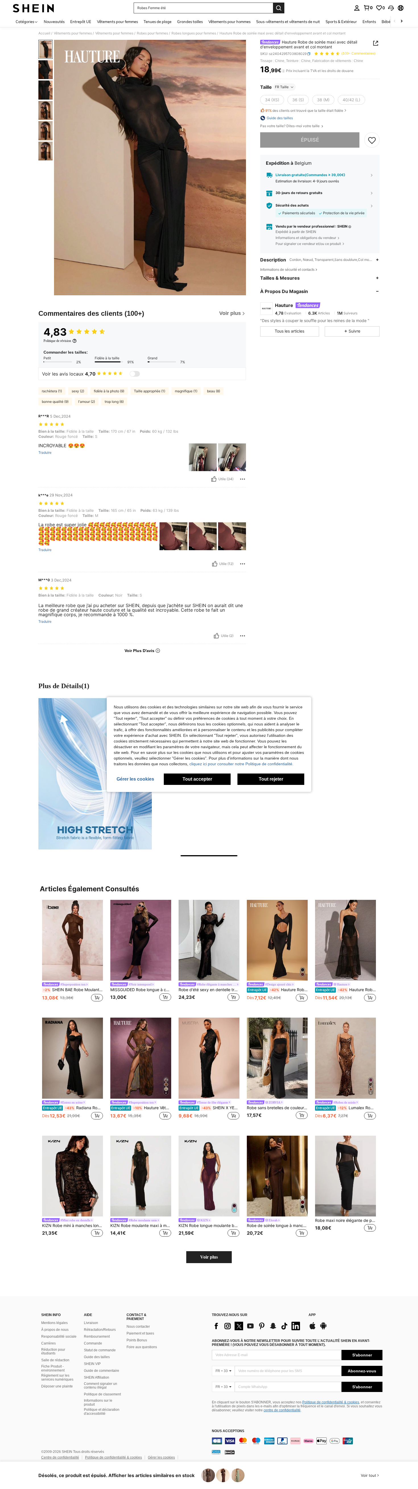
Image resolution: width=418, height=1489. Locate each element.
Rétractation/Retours (100, 1330)
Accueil (44, 33)
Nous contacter (138, 1327)
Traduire (44, 453)
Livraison (91, 1323)
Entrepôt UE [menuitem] (80, 21)
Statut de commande (100, 1350)
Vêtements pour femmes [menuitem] (117, 21)
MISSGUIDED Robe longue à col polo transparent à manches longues (140, 989)
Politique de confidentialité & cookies (330, 1402)
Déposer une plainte (57, 1386)
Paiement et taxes (140, 1333)
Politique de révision (57, 341)
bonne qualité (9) (55, 401)
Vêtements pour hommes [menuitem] (229, 21)
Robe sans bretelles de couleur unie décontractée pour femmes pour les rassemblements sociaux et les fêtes (277, 1108)
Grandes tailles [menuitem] (190, 21)
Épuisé (310, 140)
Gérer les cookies (161, 1457)
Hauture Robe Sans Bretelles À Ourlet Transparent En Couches (346, 989)
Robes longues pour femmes (193, 33)
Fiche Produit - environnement (53, 1368)
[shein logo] (33, 8)
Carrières (48, 1343)
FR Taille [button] (282, 87)
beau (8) (213, 391)
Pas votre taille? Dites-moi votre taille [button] (290, 126)
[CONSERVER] (372, 140)
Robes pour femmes (152, 33)
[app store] (312, 1329)
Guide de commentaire (101, 1371)
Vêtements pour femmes (73, 33)
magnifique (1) (186, 391)
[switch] (135, 374)
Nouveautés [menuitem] (54, 21)
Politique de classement (102, 1394)
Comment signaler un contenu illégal (100, 1386)
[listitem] (72, 954)
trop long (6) (114, 401)
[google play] (323, 1329)
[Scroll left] (395, 21)
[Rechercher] (278, 8)
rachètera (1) (52, 391)
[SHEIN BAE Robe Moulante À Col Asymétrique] (72, 940)
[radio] (272, 100)
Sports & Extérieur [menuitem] (341, 21)
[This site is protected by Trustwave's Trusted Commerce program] (216, 1452)
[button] (391, 8)
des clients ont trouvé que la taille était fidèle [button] (304, 110)
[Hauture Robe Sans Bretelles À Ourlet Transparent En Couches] (345, 940)
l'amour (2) (86, 401)
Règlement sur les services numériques (57, 1377)
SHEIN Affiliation (96, 1377)
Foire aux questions (142, 1347)
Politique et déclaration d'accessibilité (101, 1412)
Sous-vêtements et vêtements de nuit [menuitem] (288, 21)
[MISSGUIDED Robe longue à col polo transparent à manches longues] (140, 940)
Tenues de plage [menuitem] (157, 21)
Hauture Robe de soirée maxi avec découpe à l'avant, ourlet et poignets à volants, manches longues (278, 989)
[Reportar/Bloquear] (242, 479)
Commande (93, 1343)
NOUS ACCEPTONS (228, 1431)
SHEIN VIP (92, 1364)
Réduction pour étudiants (53, 1352)
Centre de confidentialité (60, 1457)
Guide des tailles (97, 1357)
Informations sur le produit (98, 1402)
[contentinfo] (297, 1441)
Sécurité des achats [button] (292, 205)
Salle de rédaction (55, 1360)
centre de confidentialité (282, 1410)
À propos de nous (55, 1330)
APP (312, 1315)
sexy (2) (78, 391)
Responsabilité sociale (58, 1337)
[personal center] (356, 8)
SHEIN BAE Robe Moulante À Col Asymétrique (73, 989)
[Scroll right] (401, 21)
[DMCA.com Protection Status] (230, 1452)
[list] (257, 1326)
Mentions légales (54, 1323)
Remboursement (97, 1337)
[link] (368, 7)
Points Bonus (137, 1340)
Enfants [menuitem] (369, 21)
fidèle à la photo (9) (109, 391)
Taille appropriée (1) (149, 391)
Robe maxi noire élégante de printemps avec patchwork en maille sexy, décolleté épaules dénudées (345, 1220)
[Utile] (213, 479)
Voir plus (209, 1257)
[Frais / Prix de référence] (283, 71)
